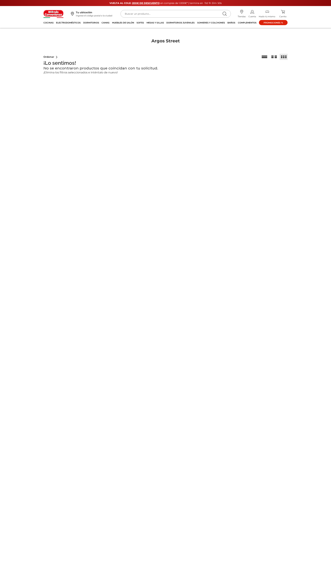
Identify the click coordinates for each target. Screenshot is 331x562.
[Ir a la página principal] (53, 14)
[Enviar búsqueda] (224, 14)
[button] (50, 56)
